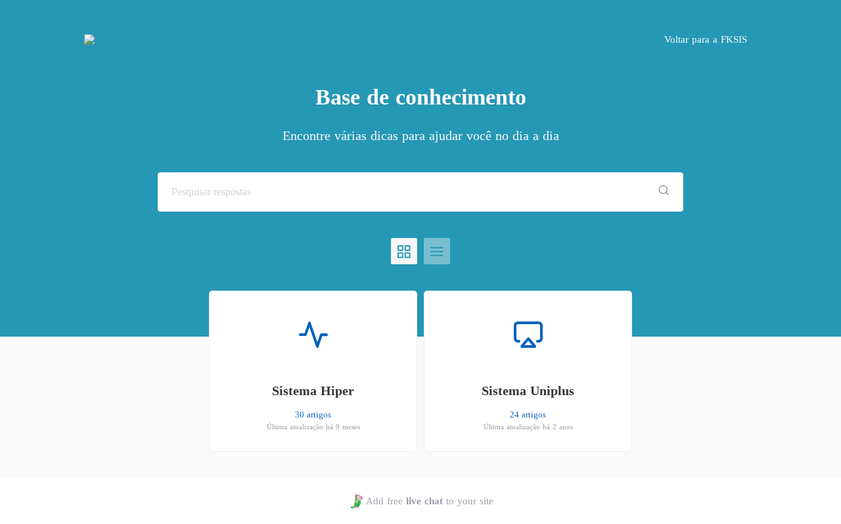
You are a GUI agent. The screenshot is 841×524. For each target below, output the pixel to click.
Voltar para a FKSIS (705, 39)
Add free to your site (429, 501)
